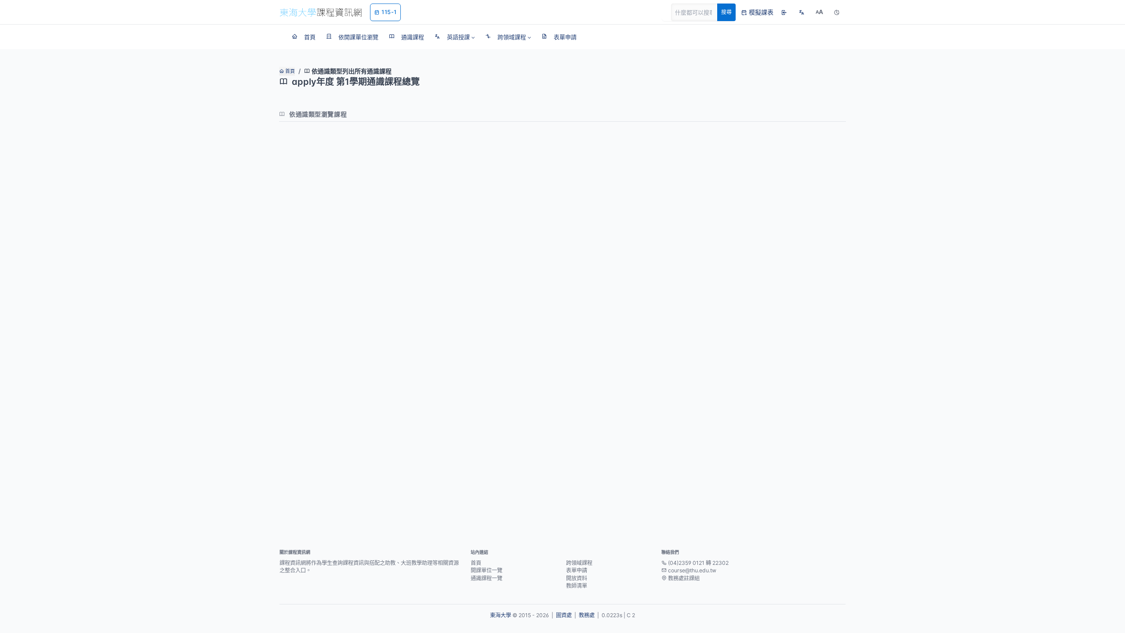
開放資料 (576, 578)
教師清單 (576, 585)
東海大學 (500, 615)
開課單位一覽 (486, 570)
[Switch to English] (801, 12)
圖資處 (564, 615)
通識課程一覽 (486, 578)
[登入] (784, 12)
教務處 (587, 615)
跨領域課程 (579, 563)
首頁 (289, 71)
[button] (454, 37)
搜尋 (726, 12)
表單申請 (576, 570)
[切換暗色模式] (837, 12)
